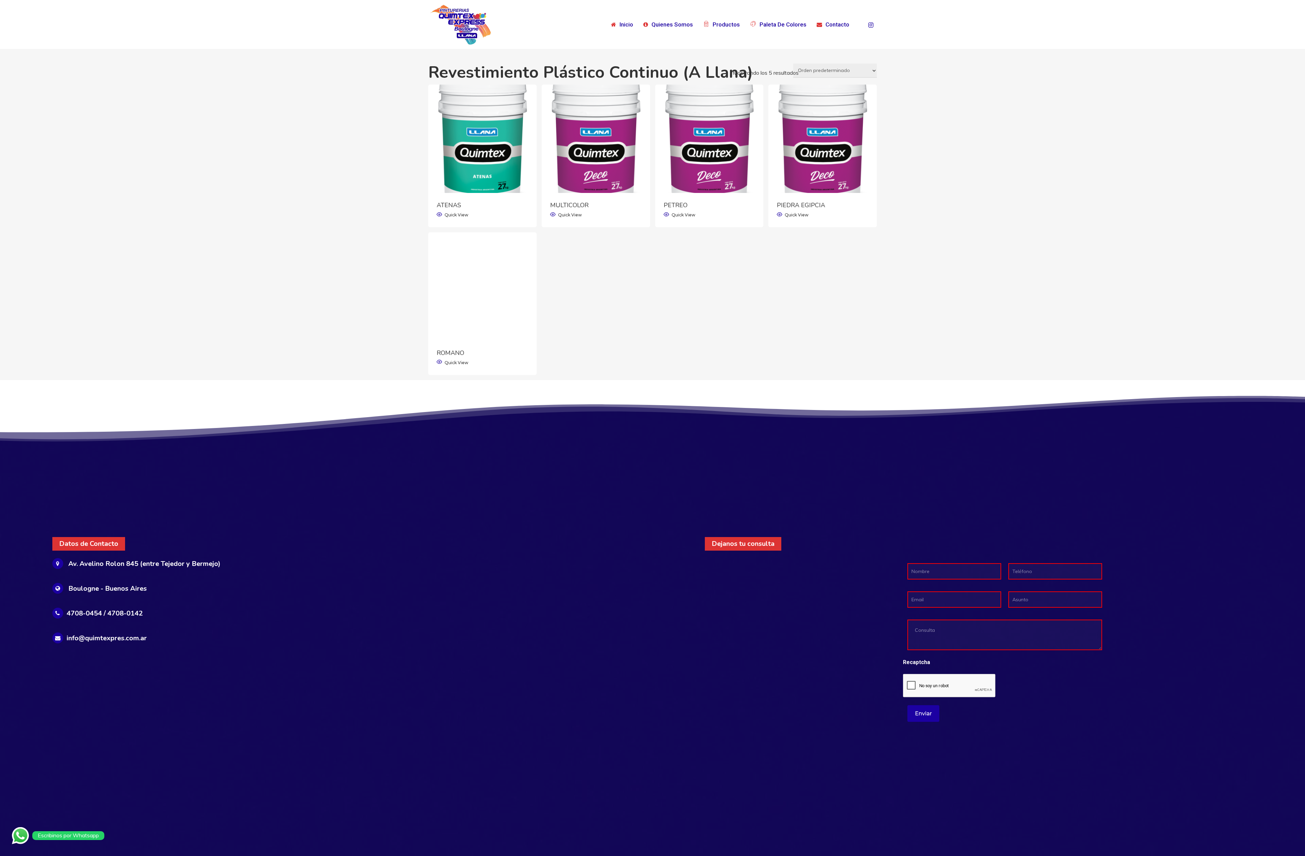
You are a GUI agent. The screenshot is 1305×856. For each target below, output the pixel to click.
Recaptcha (916, 662)
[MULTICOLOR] (596, 139)
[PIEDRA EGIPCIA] (822, 139)
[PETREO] (709, 139)
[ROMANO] (482, 286)
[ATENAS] (482, 139)
